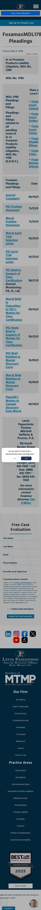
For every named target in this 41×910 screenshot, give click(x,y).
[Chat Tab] (20, 455)
